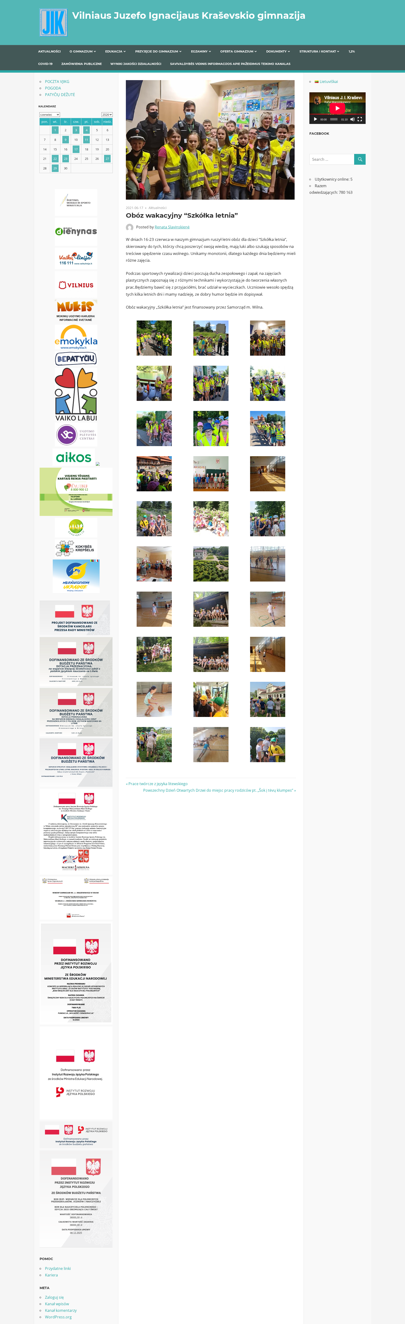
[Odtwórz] (315, 119)
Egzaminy (199, 51)
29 (55, 168)
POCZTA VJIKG (57, 81)
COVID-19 (45, 64)
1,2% (352, 51)
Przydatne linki (58, 1268)
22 (55, 159)
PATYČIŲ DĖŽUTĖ (60, 94)
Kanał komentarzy (61, 1310)
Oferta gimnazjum (236, 51)
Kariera (51, 1275)
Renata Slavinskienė (172, 227)
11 (86, 140)
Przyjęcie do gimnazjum (156, 51)
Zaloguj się (54, 1297)
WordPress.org (58, 1317)
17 (76, 149)
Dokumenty (276, 51)
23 (65, 159)
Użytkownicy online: (332, 179)
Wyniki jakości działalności (135, 64)
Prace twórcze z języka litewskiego (158, 783)
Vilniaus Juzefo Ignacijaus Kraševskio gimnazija (189, 15)
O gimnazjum (81, 51)
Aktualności (49, 51)
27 (107, 159)
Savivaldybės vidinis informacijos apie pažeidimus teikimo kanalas (230, 64)
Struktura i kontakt (318, 51)
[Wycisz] (352, 119)
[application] (337, 108)
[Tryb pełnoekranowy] (359, 119)
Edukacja (113, 51)
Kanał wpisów (57, 1303)
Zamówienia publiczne (81, 64)
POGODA (53, 88)
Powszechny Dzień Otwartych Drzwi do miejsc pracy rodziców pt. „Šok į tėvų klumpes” (218, 790)
